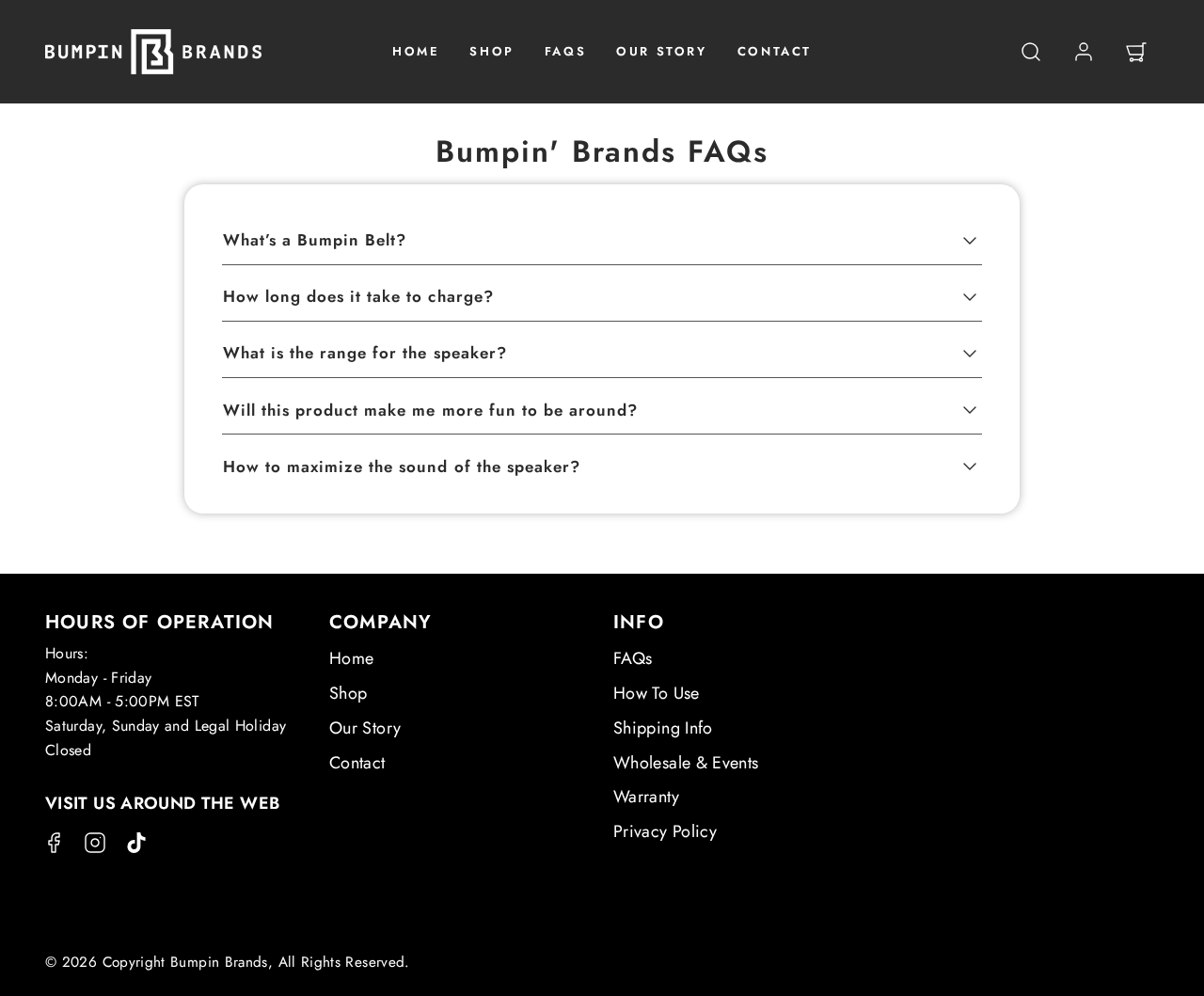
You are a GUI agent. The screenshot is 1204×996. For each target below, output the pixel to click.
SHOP (491, 51)
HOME (415, 51)
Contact (357, 763)
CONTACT (774, 51)
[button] (1031, 51)
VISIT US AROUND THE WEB (162, 803)
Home (351, 658)
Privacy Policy (665, 831)
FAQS (565, 51)
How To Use (656, 693)
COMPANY (380, 622)
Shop (348, 693)
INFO (638, 622)
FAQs (632, 658)
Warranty (646, 796)
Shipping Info (663, 728)
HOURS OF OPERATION (160, 622)
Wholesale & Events (685, 763)
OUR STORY (661, 51)
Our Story (365, 728)
